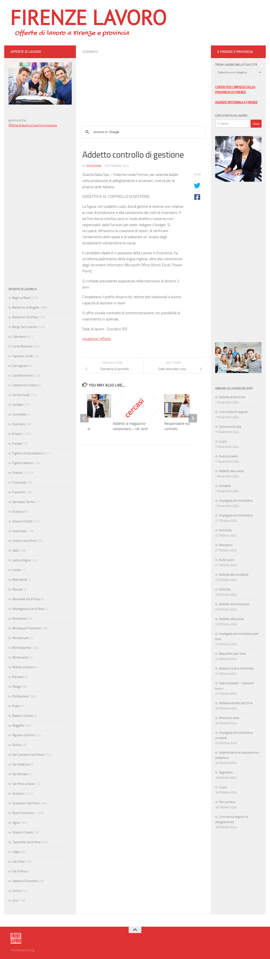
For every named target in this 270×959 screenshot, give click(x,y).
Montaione (19, 618)
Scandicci (90, 52)
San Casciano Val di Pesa (28, 755)
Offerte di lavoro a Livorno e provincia (32, 125)
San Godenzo (21, 764)
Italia (15, 550)
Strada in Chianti (22, 832)
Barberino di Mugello (25, 307)
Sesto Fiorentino (23, 813)
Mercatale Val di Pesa (26, 599)
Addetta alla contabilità (233, 574)
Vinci (15, 900)
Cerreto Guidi (20, 395)
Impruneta (19, 531)
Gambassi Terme (23, 502)
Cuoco (223, 441)
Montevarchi (20, 657)
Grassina (17, 512)
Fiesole (17, 443)
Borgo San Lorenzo (24, 327)
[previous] (84, 418)
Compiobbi (19, 414)
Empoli (16, 434)
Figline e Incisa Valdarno (27, 453)
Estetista (225, 589)
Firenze (17, 473)
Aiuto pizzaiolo (228, 456)
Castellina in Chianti (24, 385)
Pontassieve (20, 696)
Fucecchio (18, 492)
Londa (16, 570)
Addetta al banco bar (232, 397)
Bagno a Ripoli (21, 298)
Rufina (16, 745)
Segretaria (225, 772)
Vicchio (16, 891)
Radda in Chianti (22, 716)
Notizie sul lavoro (23, 667)
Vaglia (16, 852)
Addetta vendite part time (236, 703)
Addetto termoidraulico (234, 604)
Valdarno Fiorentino (25, 881)
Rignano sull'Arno (23, 735)
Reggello (18, 725)
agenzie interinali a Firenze (236, 102)
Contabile (225, 486)
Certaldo (17, 405)
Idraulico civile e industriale (236, 668)
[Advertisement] (143, 87)
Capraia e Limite (22, 356)
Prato (15, 706)
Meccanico (226, 545)
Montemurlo (20, 638)
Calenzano (19, 337)
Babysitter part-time (232, 654)
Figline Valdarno (22, 463)
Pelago (16, 687)
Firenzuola (19, 482)
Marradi (17, 589)
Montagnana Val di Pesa (28, 609)
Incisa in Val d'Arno (24, 541)
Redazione (93, 166)
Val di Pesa (19, 871)
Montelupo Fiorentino (26, 628)
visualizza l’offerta (96, 338)
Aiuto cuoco (226, 560)
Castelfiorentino (22, 375)
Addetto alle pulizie (231, 471)
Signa (15, 823)
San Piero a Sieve (23, 784)
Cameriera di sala (230, 427)
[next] (193, 418)
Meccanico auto (229, 718)
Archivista (225, 530)
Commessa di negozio (233, 412)
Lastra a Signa (21, 560)
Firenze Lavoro (89, 16)
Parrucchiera (227, 802)
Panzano (18, 677)
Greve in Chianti (22, 521)
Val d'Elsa (18, 861)
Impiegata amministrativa (235, 501)
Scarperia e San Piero (26, 803)
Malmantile (19, 580)
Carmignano (20, 366)
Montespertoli (21, 648)
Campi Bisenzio (22, 346)
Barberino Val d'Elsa (25, 317)
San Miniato (20, 774)
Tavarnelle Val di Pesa (26, 842)
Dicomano (19, 424)
